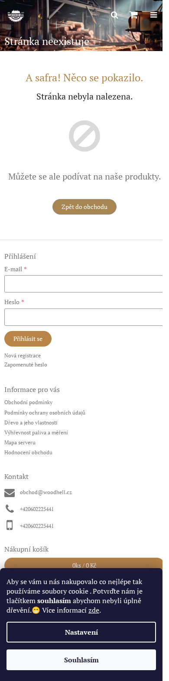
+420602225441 (37, 509)
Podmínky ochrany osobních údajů (44, 412)
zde (93, 610)
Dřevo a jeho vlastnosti (31, 422)
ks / (84, 565)
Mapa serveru (20, 442)
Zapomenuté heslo (25, 364)
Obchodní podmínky (28, 402)
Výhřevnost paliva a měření (36, 432)
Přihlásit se (27, 338)
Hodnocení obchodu (28, 452)
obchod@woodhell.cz (46, 492)
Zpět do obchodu (84, 206)
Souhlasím (81, 660)
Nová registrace (22, 355)
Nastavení (81, 632)
